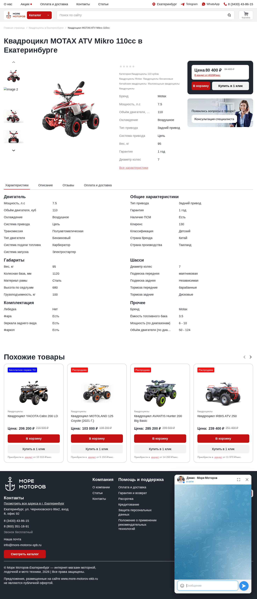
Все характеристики (133, 168)
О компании (101, 487)
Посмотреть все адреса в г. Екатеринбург (34, 503)
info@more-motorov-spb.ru (22, 545)
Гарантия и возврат (132, 493)
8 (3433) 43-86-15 (16, 521)
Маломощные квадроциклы (164, 83)
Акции (25, 4)
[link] (89, 28)
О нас (8, 4)
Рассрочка (125, 499)
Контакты (83, 4)
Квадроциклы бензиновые (158, 78)
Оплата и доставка (54, 4)
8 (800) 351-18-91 (16, 526)
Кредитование (128, 504)
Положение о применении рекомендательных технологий (137, 525)
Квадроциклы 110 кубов (145, 73)
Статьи (103, 4)
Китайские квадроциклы (133, 83)
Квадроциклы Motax (130, 78)
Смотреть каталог (25, 554)
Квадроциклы (126, 88)
